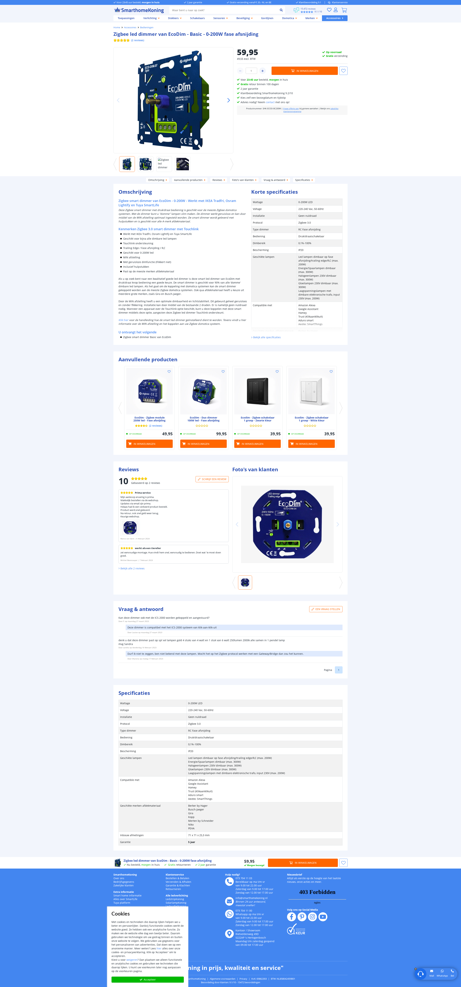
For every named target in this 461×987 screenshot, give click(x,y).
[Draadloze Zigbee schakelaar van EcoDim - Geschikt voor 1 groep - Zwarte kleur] (257, 391)
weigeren (132, 959)
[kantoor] (229, 933)
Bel (452, 975)
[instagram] (312, 916)
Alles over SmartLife (125, 899)
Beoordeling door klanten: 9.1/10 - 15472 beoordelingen (230, 982)
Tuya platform (121, 902)
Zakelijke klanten (123, 885)
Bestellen (171, 878)
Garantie (171, 885)
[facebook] (291, 916)
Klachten (184, 885)
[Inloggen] (335, 9)
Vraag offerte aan (291, 108)
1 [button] (338, 670)
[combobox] (223, 10)
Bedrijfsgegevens (123, 881)
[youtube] (322, 916)
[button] (227, 100)
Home (116, 27)
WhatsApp (442, 975)
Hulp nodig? (232, 874)
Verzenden (172, 881)
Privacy (243, 978)
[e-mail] (229, 901)
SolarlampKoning (176, 902)
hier (159, 948)
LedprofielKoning (176, 906)
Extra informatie (123, 892)
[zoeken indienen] (281, 10)
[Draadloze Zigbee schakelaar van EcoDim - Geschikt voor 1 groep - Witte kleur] (311, 391)
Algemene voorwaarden (222, 978)
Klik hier (123, 320)
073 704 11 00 (244, 910)
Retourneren (173, 889)
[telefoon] (229, 881)
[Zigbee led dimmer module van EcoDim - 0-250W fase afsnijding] (149, 391)
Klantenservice (340, 2)
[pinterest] (301, 916)
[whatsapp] (229, 914)
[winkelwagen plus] (262, 71)
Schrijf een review (214, 479)
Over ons (118, 878)
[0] (344, 10)
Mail (431, 975)
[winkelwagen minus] (240, 71)
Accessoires (130, 27)
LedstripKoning (175, 899)
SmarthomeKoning (125, 874)
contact (270, 102)
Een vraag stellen (327, 609)
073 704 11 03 (244, 878)
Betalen (184, 878)
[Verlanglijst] (329, 9)
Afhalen (186, 881)
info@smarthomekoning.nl (252, 898)
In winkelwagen (307, 71)
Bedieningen (146, 27)
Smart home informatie (127, 895)
